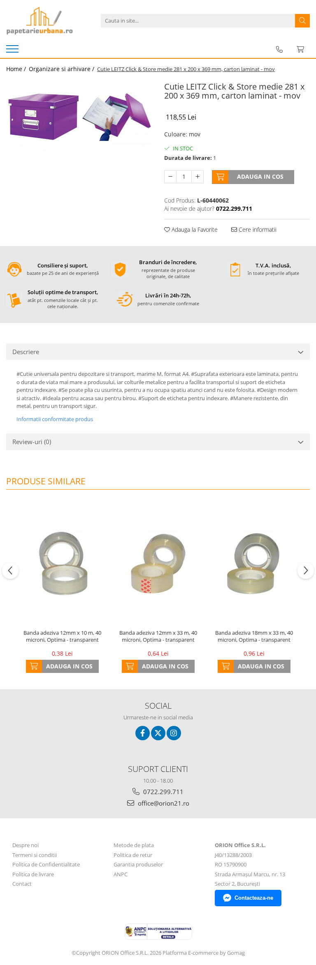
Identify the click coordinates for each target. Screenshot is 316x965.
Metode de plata (134, 845)
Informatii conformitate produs (54, 419)
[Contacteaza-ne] (279, 49)
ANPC (121, 874)
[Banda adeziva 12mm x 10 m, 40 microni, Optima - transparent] (62, 563)
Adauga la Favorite (194, 229)
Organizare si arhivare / (62, 69)
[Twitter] (158, 733)
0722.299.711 (163, 792)
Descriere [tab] (25, 352)
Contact (22, 883)
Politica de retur (133, 855)
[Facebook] (142, 733)
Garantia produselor (138, 864)
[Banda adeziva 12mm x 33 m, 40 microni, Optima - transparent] (158, 563)
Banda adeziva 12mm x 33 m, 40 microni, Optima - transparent (158, 636)
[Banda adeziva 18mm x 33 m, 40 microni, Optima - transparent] (254, 563)
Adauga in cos (260, 176)
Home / (17, 69)
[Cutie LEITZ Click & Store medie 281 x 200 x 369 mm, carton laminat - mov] (79, 116)
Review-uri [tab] (31, 442)
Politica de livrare (33, 874)
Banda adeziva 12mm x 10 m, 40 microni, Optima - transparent (62, 636)
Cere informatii (256, 229)
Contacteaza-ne (254, 898)
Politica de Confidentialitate (46, 864)
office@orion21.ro (162, 803)
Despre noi (25, 845)
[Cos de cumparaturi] (300, 49)
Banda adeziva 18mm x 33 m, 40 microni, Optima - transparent (254, 636)
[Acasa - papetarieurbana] (47, 20)
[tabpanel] (79, 116)
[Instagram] (174, 733)
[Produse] (13, 51)
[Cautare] (302, 21)
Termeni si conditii (34, 855)
